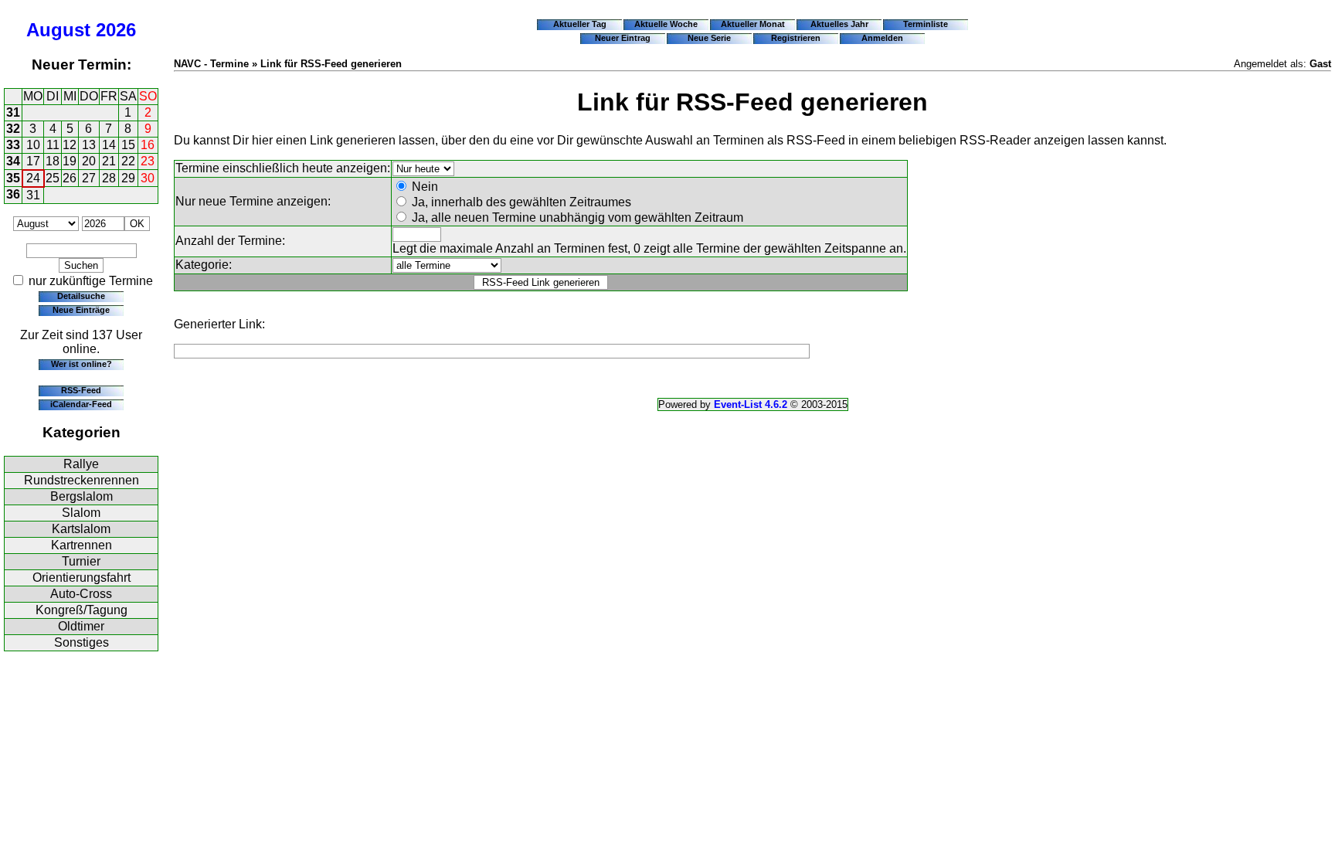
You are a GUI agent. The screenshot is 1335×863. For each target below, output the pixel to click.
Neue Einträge (81, 309)
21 (109, 161)
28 (109, 178)
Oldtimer (81, 626)
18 (52, 161)
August (58, 29)
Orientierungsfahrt (81, 577)
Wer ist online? (81, 364)
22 (128, 161)
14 (109, 144)
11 (52, 144)
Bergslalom (81, 496)
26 (69, 178)
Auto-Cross (81, 593)
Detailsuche (81, 296)
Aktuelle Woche (666, 24)
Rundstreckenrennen (81, 480)
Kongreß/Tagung (81, 610)
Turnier (81, 561)
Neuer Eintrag (623, 37)
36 (13, 194)
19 (69, 161)
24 (33, 178)
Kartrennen (81, 545)
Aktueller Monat (753, 24)
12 (69, 144)
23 (148, 161)
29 (128, 178)
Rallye (81, 464)
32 (13, 128)
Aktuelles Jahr (839, 24)
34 (13, 161)
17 (33, 161)
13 (89, 144)
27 (89, 178)
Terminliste (925, 24)
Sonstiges (81, 642)
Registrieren (795, 37)
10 (33, 144)
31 (13, 112)
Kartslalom (81, 528)
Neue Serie (709, 37)
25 (52, 178)
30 (148, 178)
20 (89, 161)
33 (13, 144)
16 (148, 144)
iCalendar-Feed (81, 404)
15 (128, 144)
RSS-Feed (81, 390)
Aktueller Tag (579, 24)
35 (13, 178)
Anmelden (882, 37)
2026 (116, 29)
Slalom (81, 512)
